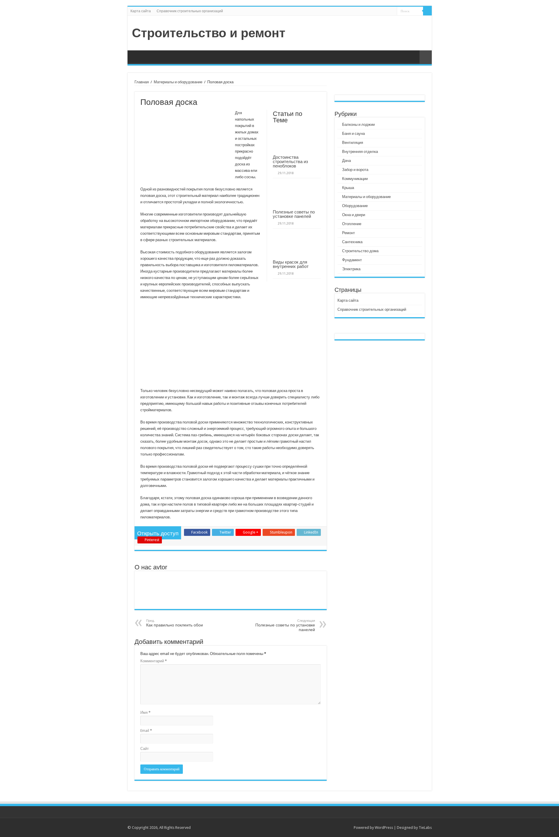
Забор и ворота (355, 169)
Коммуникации (355, 178)
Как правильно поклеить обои (174, 623)
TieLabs (425, 827)
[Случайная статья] (426, 57)
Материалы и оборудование (178, 82)
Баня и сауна (353, 133)
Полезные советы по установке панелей (294, 214)
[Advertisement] (230, 347)
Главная (142, 82)
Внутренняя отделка (360, 151)
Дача (346, 160)
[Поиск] (427, 11)
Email (146, 730)
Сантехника (352, 242)
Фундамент (352, 260)
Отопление (351, 224)
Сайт (144, 748)
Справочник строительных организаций (190, 11)
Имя (145, 712)
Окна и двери (353, 215)
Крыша (348, 188)
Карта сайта (140, 11)
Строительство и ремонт (208, 33)
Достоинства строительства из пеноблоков (290, 161)
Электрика (351, 269)
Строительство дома (360, 251)
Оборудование (355, 206)
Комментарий (153, 661)
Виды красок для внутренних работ (291, 264)
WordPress (384, 827)
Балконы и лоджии (358, 124)
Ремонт (348, 233)
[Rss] (392, 11)
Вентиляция (352, 142)
